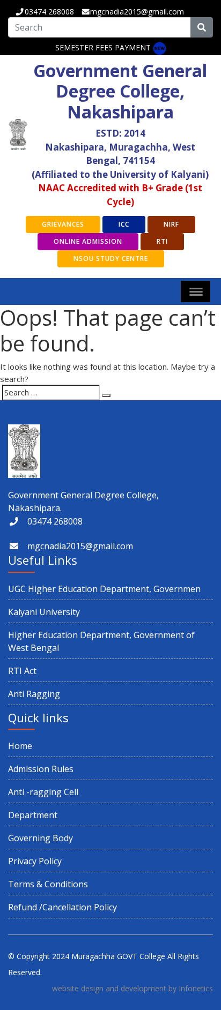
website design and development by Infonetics (132, 988)
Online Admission (88, 241)
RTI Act (22, 671)
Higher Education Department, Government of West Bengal (101, 641)
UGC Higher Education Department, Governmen (104, 589)
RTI (162, 241)
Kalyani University (44, 612)
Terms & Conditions (48, 884)
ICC (124, 224)
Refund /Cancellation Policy (62, 907)
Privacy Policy (35, 861)
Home (20, 746)
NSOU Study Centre (110, 258)
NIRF (171, 224)
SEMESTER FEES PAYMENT (103, 47)
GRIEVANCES (63, 224)
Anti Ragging (34, 694)
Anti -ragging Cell (43, 792)
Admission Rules (40, 769)
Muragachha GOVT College (118, 956)
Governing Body (40, 838)
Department (32, 815)
